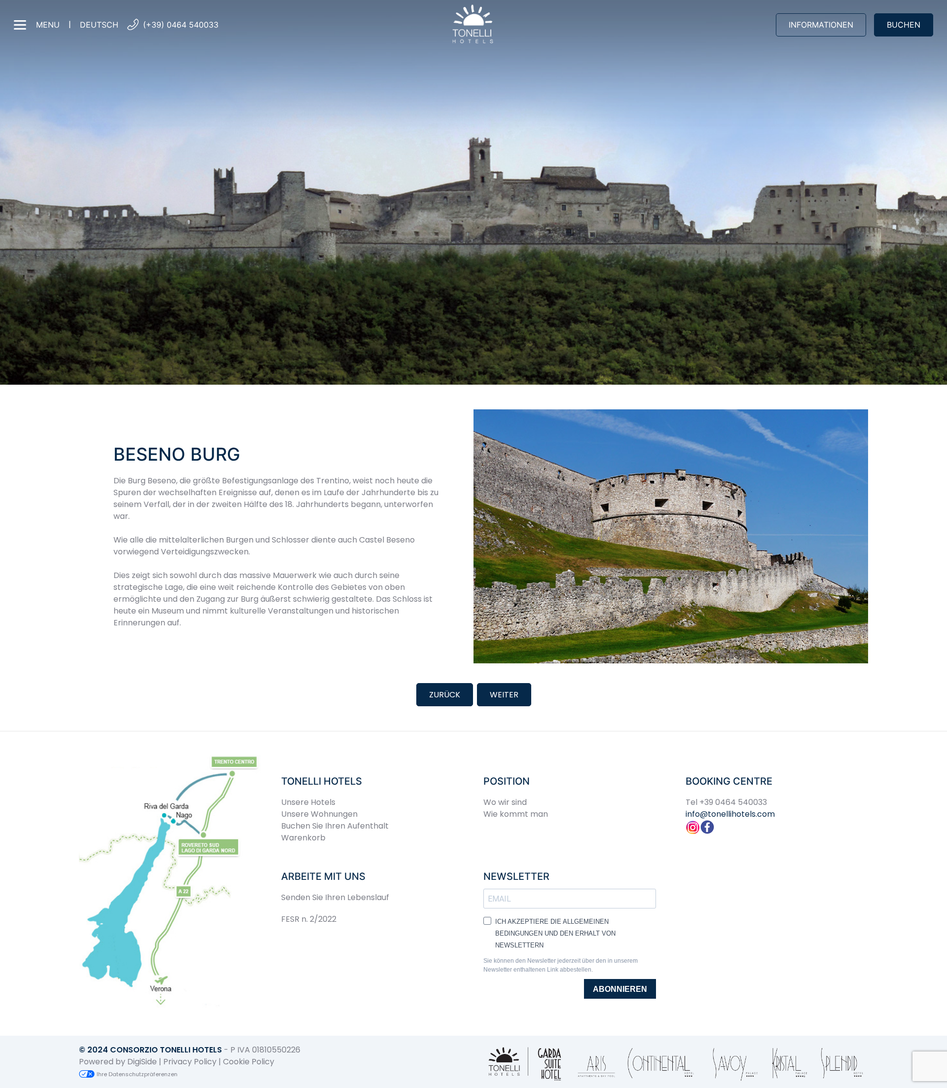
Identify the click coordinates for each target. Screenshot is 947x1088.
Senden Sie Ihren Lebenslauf (335, 897)
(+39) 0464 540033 (181, 25)
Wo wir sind (505, 802)
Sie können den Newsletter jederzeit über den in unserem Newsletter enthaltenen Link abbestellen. (560, 965)
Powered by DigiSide (118, 1061)
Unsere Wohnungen (319, 814)
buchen (903, 25)
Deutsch (99, 25)
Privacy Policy (190, 1061)
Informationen (821, 25)
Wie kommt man (515, 814)
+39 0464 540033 (733, 802)
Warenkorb (303, 837)
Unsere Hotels (308, 802)
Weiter (504, 694)
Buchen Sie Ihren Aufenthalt (335, 826)
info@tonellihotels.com (730, 814)
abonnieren (620, 989)
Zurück (444, 694)
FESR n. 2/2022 (308, 919)
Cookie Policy (248, 1061)
